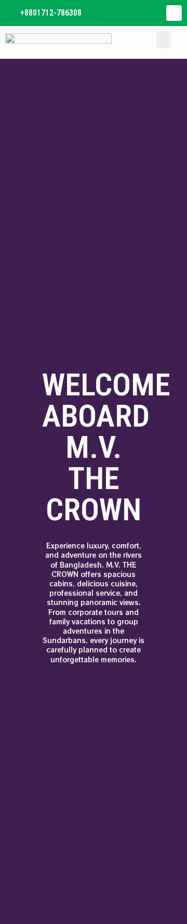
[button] (163, 39)
